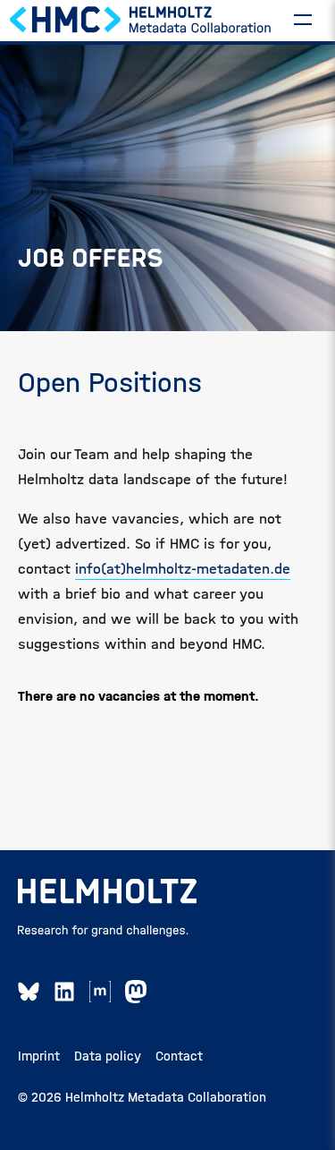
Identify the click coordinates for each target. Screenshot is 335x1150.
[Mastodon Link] (136, 991)
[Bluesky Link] (28, 991)
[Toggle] (303, 19)
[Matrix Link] (100, 991)
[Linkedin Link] (64, 991)
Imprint (39, 1056)
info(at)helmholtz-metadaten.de (182, 568)
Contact (179, 1056)
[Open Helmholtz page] (107, 891)
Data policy (107, 1056)
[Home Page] (141, 19)
